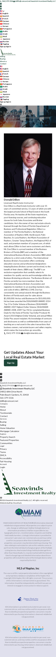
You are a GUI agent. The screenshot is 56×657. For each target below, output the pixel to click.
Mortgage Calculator (9, 431)
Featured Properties (9, 440)
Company (4, 404)
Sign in (8, 46)
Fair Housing (5, 461)
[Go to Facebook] (1, 4)
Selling (2, 56)
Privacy (3, 449)
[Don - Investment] (28, 494)
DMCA (3, 455)
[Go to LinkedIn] (1, 8)
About (2, 61)
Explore (3, 434)
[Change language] (2, 11)
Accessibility (6, 458)
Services (3, 419)
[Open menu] (1, 104)
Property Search (7, 437)
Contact (3, 64)
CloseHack (17, 503)
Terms (3, 452)
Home (3, 406)
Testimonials (6, 413)
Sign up (3, 46)
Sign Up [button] (10, 363)
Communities (6, 443)
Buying (2, 59)
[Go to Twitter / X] (1, 6)
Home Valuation (7, 428)
